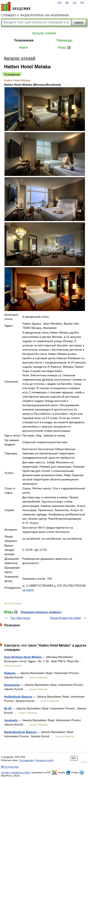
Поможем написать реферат (41, 612)
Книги (23, 47)
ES (75, 3)
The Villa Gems (20, 617)
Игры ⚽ (64, 47)
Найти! (78, 22)
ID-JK (8, 708)
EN (59, 3)
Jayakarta (11, 720)
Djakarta (10, 673)
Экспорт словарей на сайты (15, 772)
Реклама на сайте (44, 760)
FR (82, 3)
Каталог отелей (44, 33)
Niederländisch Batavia (20, 732)
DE (67, 3)
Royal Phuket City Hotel (65, 617)
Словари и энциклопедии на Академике (35, 15)
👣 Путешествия (10, 767)
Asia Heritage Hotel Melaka (23, 657)
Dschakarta (12, 684)
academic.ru (15, 6)
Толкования (23, 40)
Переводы (64, 40)
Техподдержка (26, 760)
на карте (28, 589)
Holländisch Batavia (18, 696)
